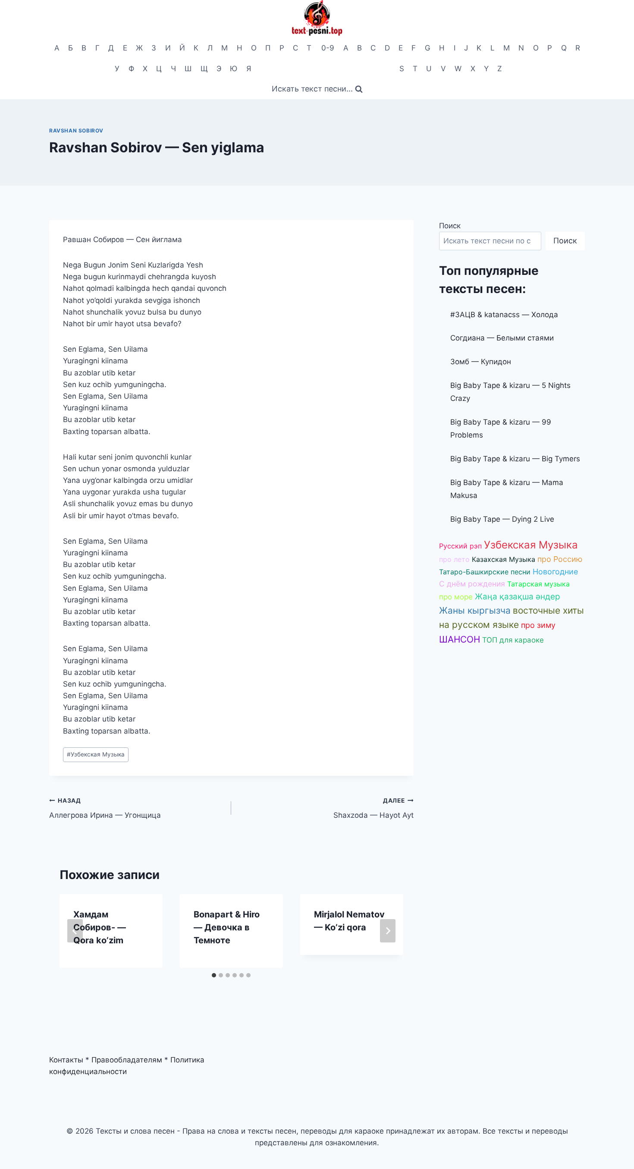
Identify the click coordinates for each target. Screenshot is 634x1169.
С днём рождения (472, 583)
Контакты (66, 1060)
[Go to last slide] (75, 930)
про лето (454, 559)
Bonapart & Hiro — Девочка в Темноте (227, 927)
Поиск (450, 225)
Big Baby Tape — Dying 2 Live (502, 519)
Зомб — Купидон (480, 361)
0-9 (327, 48)
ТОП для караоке (513, 640)
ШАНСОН (459, 639)
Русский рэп (460, 546)
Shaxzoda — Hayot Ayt (373, 808)
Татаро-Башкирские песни (484, 571)
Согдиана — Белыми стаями (502, 338)
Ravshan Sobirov (76, 130)
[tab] (214, 975)
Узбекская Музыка (96, 754)
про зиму (538, 625)
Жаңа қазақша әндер (517, 597)
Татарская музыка (538, 584)
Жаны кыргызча (475, 610)
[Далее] (387, 930)
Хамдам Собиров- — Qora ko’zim (99, 927)
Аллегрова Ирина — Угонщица (105, 808)
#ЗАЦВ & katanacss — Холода (504, 314)
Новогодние (555, 571)
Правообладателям (126, 1060)
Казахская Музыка (503, 559)
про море (456, 596)
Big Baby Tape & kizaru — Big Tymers (515, 458)
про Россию (560, 559)
